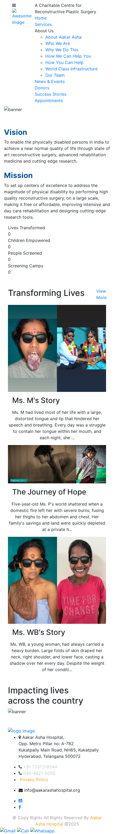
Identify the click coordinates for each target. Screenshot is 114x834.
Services (43, 24)
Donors (42, 87)
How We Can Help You (68, 56)
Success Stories (51, 94)
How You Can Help (64, 62)
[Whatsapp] (42, 830)
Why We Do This (61, 49)
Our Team (55, 75)
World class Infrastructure (71, 68)
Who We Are (57, 43)
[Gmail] (8, 830)
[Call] (23, 830)
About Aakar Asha (63, 37)
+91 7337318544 (40, 766)
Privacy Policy (34, 779)
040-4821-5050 (39, 773)
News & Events (50, 81)
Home (41, 18)
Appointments (49, 100)
